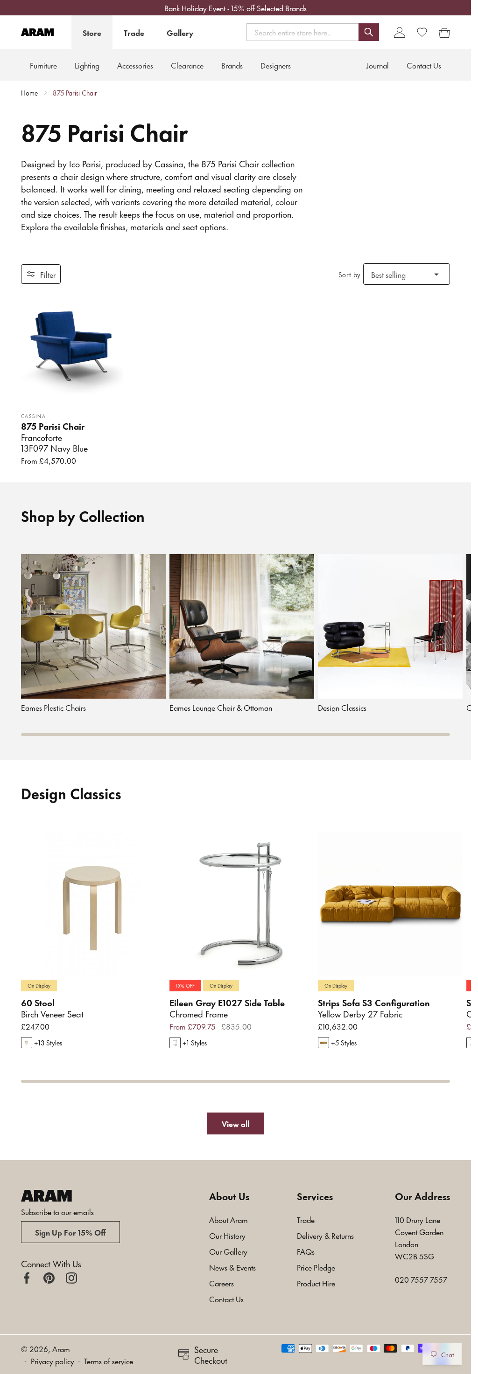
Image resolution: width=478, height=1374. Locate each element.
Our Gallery (228, 1251)
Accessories (135, 65)
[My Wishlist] (422, 32)
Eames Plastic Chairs (53, 707)
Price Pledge (316, 1267)
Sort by (349, 274)
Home (29, 92)
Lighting (87, 65)
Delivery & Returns (325, 1235)
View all (235, 1123)
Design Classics (342, 707)
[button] (312, 32)
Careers (221, 1283)
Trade (134, 32)
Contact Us (226, 1298)
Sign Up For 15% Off (70, 1232)
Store (92, 32)
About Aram (228, 1219)
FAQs (306, 1251)
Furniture (43, 65)
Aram (61, 1348)
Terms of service (108, 1360)
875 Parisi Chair (75, 92)
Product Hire (316, 1283)
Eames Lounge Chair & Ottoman (220, 707)
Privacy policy (52, 1360)
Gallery (180, 32)
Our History (227, 1235)
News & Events (232, 1267)
